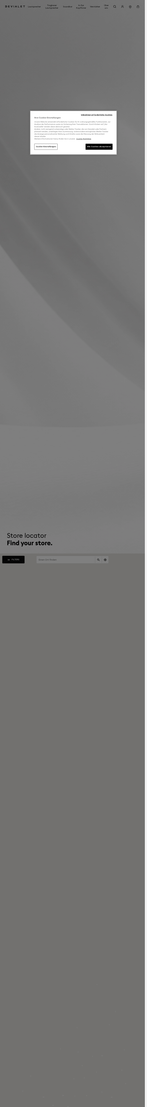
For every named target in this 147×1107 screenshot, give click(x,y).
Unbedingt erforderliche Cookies (96, 115)
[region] (73, 133)
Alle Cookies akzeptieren (99, 147)
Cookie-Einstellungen (46, 147)
